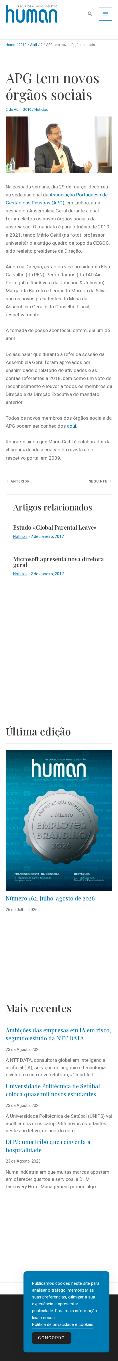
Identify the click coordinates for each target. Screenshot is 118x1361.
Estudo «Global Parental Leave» (55, 527)
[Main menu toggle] (106, 14)
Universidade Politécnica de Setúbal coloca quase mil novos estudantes (53, 1090)
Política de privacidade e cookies (62, 1324)
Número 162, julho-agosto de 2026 (50, 898)
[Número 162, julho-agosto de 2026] (59, 820)
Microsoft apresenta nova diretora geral (58, 561)
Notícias (41, 109)
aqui (71, 426)
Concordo (51, 1337)
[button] (90, 13)
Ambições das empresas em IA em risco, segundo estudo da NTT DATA (58, 1034)
